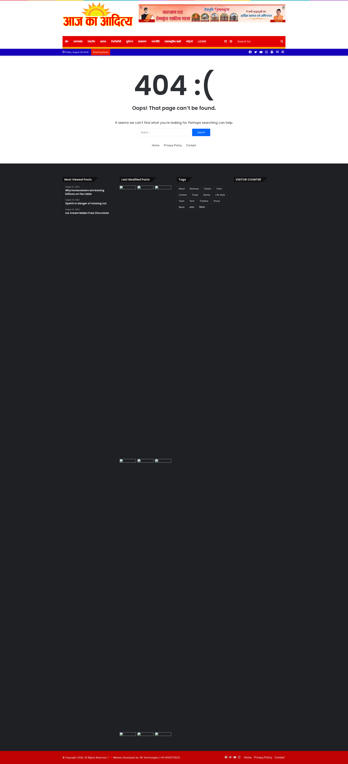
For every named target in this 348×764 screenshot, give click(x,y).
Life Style (220, 194)
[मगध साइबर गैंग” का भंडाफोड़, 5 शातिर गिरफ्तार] (145, 190)
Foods (195, 194)
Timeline (204, 201)
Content (183, 194)
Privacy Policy (173, 145)
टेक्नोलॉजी (116, 41)
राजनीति (156, 41)
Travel (216, 201)
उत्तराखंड (77, 41)
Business (194, 188)
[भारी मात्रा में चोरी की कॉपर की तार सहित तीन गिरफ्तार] (128, 737)
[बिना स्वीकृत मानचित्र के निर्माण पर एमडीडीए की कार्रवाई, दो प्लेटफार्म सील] (145, 595)
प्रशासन (142, 41)
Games (206, 194)
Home (156, 145)
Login (202, 41)
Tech (191, 201)
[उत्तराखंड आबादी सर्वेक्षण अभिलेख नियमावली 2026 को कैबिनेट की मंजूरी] (145, 737)
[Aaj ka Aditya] (98, 18)
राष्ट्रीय (91, 41)
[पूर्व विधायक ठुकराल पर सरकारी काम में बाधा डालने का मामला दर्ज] (163, 595)
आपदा (191, 207)
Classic (207, 188)
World (181, 207)
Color (219, 188)
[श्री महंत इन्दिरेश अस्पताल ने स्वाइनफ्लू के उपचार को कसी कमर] (128, 190)
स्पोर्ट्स (189, 41)
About (182, 188)
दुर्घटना (129, 41)
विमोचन (202, 207)
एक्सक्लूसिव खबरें (173, 41)
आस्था (103, 41)
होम (66, 41)
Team (181, 201)
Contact (191, 145)
